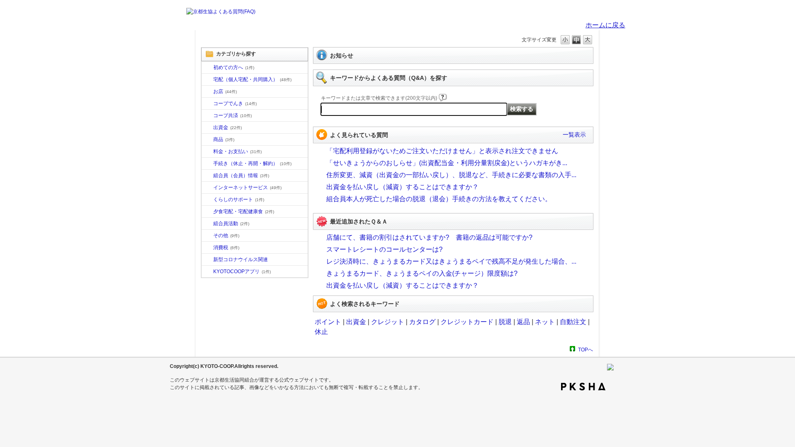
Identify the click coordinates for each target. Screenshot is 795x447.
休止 (321, 331)
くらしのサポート (238, 199)
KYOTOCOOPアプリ (242, 271)
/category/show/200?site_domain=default (207, 272)
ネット (545, 321)
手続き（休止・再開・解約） (252, 163)
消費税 (226, 247)
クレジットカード (467, 321)
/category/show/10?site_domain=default (207, 68)
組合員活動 (231, 223)
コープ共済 (232, 115)
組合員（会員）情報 (241, 175)
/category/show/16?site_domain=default (207, 200)
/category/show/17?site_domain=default (207, 212)
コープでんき (235, 103)
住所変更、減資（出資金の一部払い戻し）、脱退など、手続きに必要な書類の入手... (451, 174)
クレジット (387, 321)
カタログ (422, 321)
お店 (225, 91)
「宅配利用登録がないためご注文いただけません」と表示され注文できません (442, 150)
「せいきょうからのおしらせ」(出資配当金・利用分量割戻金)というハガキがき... (446, 162)
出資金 (227, 127)
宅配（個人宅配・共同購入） (252, 79)
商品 (223, 139)
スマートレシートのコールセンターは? (384, 249)
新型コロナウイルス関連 (240, 259)
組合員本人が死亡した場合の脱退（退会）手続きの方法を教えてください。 (439, 198)
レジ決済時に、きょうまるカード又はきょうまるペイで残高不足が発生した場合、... (451, 261)
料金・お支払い (237, 151)
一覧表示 (574, 134)
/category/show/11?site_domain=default (207, 140)
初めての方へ (233, 67)
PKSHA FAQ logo (583, 386)
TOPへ (585, 349)
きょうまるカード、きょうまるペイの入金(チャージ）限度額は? (422, 273)
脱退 (505, 321)
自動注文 (573, 321)
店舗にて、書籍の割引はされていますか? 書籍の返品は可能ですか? (429, 237)
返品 (523, 321)
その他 (226, 235)
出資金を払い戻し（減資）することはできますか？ (402, 186)
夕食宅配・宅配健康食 (243, 211)
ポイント (328, 321)
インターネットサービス (247, 187)
